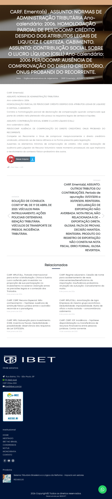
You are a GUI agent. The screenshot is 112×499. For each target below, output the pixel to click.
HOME (6, 435)
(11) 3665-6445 (11, 380)
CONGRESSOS (9, 445)
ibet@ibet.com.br (13, 387)
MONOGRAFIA (9, 452)
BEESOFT (63, 496)
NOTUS (6, 448)
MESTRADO (8, 438)
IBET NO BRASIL (10, 442)
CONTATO (7, 455)
